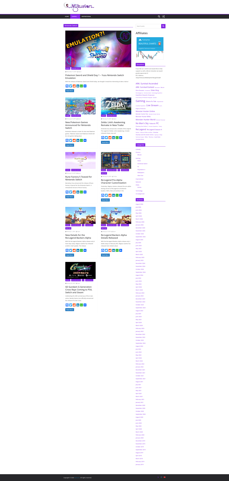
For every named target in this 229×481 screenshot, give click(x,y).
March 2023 (139, 325)
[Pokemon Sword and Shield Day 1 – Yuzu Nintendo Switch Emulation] (98, 49)
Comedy (138, 149)
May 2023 (138, 319)
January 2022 (139, 367)
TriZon (115, 176)
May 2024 (138, 284)
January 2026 (139, 225)
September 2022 (141, 343)
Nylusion (138, 182)
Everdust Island (147, 93)
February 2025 (140, 257)
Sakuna (137, 132)
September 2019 (141, 450)
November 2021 (140, 373)
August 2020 (139, 417)
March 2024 (139, 290)
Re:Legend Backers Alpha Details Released (114, 236)
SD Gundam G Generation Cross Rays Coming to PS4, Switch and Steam (78, 289)
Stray (160, 135)
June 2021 (139, 387)
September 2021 (141, 379)
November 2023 (140, 302)
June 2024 (139, 281)
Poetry (160, 126)
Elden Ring (155, 90)
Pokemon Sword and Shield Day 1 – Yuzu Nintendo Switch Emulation (94, 76)
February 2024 (140, 293)
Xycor (80, 71)
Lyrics (160, 105)
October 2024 (140, 269)
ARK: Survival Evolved (145, 87)
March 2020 (139, 432)
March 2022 (139, 361)
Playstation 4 (125, 170)
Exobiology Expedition (157, 93)
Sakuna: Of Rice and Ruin (146, 132)
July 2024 (138, 278)
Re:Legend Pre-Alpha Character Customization (113, 181)
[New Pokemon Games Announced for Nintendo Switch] (80, 106)
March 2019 (139, 458)
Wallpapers (140, 172)
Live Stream (152, 105)
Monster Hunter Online (145, 111)
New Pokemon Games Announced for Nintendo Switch (78, 125)
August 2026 (139, 204)
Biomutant (157, 87)
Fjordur (155, 97)
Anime (139, 187)
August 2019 (139, 452)
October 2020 (140, 411)
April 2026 (139, 216)
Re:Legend (141, 129)
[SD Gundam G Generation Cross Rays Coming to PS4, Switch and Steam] (80, 270)
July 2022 (138, 349)
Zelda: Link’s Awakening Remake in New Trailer (113, 123)
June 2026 (139, 210)
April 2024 (139, 287)
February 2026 (140, 222)
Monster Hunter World (145, 119)
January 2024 (139, 296)
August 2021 (139, 381)
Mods (139, 161)
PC (118, 170)
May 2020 (138, 426)
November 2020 (140, 408)
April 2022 (139, 358)
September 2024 (141, 272)
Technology (139, 191)
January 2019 (139, 464)
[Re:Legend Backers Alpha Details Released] (116, 215)
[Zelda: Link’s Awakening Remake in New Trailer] (116, 106)
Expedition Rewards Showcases (145, 95)
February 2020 (140, 435)
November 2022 (140, 337)
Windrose (151, 137)
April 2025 (139, 251)
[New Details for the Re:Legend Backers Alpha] (80, 215)
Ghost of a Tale (151, 101)
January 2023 (139, 331)
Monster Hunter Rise (142, 114)
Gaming (74, 16)
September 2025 (141, 237)
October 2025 (140, 234)
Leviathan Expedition (141, 105)
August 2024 (139, 275)
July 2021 (138, 384)
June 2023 (139, 316)
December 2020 (140, 405)
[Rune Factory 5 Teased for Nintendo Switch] (80, 160)
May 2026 (138, 213)
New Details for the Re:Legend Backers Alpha (78, 236)
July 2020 (138, 420)
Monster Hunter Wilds (143, 116)
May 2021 (138, 390)
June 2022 (139, 352)
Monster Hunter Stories (154, 114)
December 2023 (140, 299)
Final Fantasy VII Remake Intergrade (144, 97)
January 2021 (139, 402)
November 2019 (140, 444)
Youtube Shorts (140, 139)
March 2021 (139, 396)
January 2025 (139, 260)
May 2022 (138, 355)
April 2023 (139, 322)
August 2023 (139, 310)
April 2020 (139, 429)
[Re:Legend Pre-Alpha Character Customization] (116, 160)
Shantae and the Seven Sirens (145, 135)
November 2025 (140, 231)
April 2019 (139, 455)
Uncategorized (140, 194)
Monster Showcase (160, 120)
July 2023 (138, 313)
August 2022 (139, 346)
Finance (138, 152)
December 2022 (140, 334)
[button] (78, 16)
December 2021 (140, 370)
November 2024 (140, 266)
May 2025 (138, 248)
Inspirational (86, 16)
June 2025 (139, 245)
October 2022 (140, 340)
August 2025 (139, 240)
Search (163, 26)
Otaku (137, 185)
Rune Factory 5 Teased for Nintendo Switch (78, 178)
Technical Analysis (140, 137)
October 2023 (140, 305)
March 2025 (139, 254)
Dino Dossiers (140, 90)
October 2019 (140, 447)
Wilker (146, 137)
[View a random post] (163, 16)
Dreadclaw (147, 90)
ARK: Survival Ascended (147, 83)
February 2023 (140, 328)
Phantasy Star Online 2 (142, 126)
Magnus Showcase (141, 108)
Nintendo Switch (76, 68)
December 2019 (140, 441)
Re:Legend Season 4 (154, 129)
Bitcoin (162, 87)
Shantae (155, 132)
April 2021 (139, 393)
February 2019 (140, 461)
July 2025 (138, 242)
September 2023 (141, 308)
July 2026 (138, 207)
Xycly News (157, 137)
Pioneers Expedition (153, 126)
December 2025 (140, 228)
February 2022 (140, 364)
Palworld (152, 123)
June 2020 (139, 423)
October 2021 (140, 376)
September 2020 (141, 414)
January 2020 (139, 438)
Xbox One (104, 173)
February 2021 (140, 399)
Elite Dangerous (139, 93)
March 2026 (139, 219)
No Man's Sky (142, 123)
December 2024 (140, 263)
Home (67, 16)
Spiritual (156, 134)
